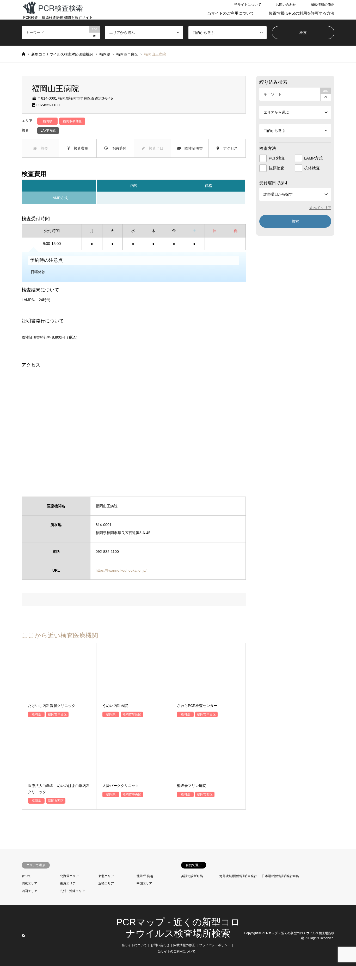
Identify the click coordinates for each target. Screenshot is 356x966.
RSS (23, 935)
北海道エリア (69, 876)
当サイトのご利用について (230, 13)
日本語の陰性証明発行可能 (280, 876)
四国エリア (29, 891)
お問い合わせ (286, 5)
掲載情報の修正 (322, 5)
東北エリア (106, 876)
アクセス (228, 148)
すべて (26, 876)
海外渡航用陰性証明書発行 (238, 876)
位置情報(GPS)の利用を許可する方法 (301, 13)
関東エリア (29, 883)
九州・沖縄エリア (72, 891)
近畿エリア (106, 883)
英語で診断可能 (192, 876)
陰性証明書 (192, 148)
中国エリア (144, 883)
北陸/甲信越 (145, 876)
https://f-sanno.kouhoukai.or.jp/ (121, 570)
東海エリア (68, 883)
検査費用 (79, 148)
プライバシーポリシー (214, 945)
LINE (30, 935)
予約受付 (117, 148)
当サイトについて (247, 5)
